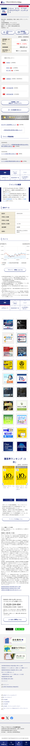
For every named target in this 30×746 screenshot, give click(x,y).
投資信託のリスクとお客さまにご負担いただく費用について (14, 667)
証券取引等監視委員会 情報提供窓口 (11, 686)
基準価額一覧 (3, 744)
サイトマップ (4, 681)
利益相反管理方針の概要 (7, 676)
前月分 (8, 67)
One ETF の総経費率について (8, 124)
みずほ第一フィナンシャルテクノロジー (11, 706)
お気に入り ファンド (19, 744)
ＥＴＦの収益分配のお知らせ (8, 153)
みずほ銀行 (5, 699)
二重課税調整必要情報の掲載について (12, 130)
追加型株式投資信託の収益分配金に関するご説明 (11, 586)
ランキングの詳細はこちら (16, 519)
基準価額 (4, 262)
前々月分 (8, 70)
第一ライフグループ (7, 697)
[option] (8, 484)
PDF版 (8, 62)
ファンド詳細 (8, 500)
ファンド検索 (11, 744)
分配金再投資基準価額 (14, 262)
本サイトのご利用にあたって (8, 672)
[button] (3, 484)
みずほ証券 (5, 703)
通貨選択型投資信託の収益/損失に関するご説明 (10, 588)
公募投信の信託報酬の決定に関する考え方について (11, 589)
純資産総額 (23, 262)
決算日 (3, 264)
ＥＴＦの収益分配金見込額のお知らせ (10, 161)
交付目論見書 (9, 88)
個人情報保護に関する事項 (7, 678)
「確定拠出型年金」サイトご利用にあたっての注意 (13, 674)
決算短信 (8, 78)
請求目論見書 (9, 94)
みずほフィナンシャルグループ (9, 695)
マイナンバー (6, 684)
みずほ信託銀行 (6, 701)
